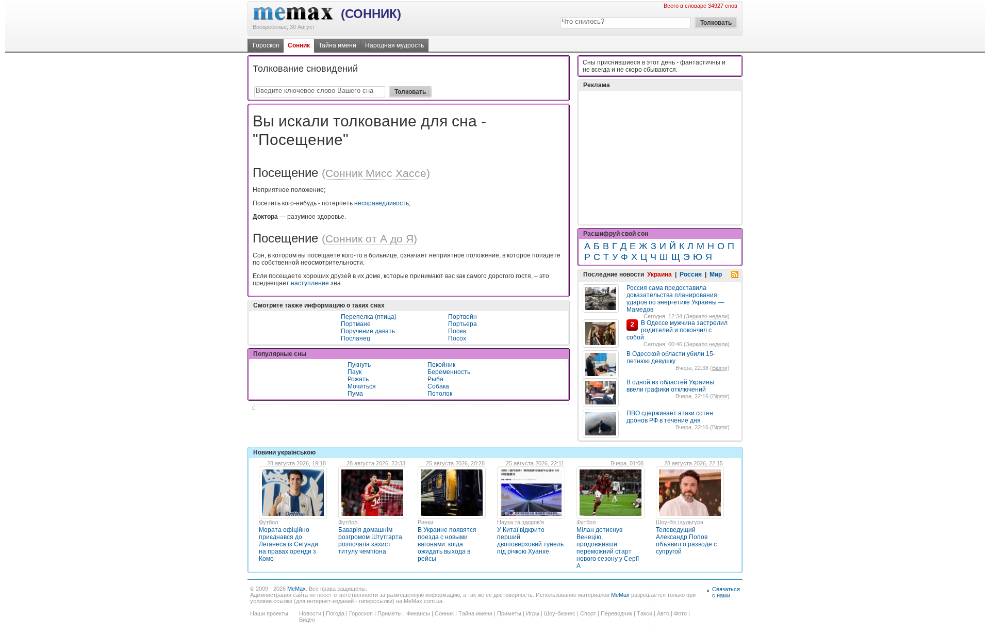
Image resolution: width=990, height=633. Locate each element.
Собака (438, 386)
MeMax (296, 589)
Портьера (462, 324)
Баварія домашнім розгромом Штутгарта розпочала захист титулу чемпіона (370, 540)
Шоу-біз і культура (679, 522)
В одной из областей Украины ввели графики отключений (670, 386)
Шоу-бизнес (559, 613)
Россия (691, 274)
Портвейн (462, 316)
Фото (680, 613)
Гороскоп (266, 45)
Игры (532, 613)
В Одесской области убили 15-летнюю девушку (670, 357)
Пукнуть (359, 364)
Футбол (268, 522)
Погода (335, 613)
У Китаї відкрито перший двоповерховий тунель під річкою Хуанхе (530, 540)
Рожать (358, 379)
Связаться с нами (726, 592)
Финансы (418, 613)
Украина (659, 274)
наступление (310, 283)
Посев (457, 331)
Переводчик (616, 613)
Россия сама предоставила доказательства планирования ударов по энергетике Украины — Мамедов (675, 298)
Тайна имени (337, 45)
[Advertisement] (660, 157)
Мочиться (362, 386)
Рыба (435, 379)
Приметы (389, 613)
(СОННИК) (371, 14)
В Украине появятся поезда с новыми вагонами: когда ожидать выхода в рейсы (447, 544)
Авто (663, 613)
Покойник (441, 364)
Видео (307, 619)
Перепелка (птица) (369, 316)
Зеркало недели (707, 316)
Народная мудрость (394, 45)
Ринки (425, 522)
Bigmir (720, 368)
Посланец (355, 338)
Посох (457, 338)
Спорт (588, 613)
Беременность (448, 372)
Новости (310, 613)
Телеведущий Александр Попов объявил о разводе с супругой (686, 540)
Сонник (299, 45)
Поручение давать (368, 331)
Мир (716, 274)
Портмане (356, 324)
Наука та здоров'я (520, 522)
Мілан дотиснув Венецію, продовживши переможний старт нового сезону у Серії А (607, 548)
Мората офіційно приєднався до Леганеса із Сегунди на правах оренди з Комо (288, 544)
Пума (355, 393)
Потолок (439, 393)
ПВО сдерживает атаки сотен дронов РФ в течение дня (669, 417)
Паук (354, 372)
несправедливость (381, 203)
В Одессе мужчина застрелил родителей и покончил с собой (677, 330)
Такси (644, 613)
